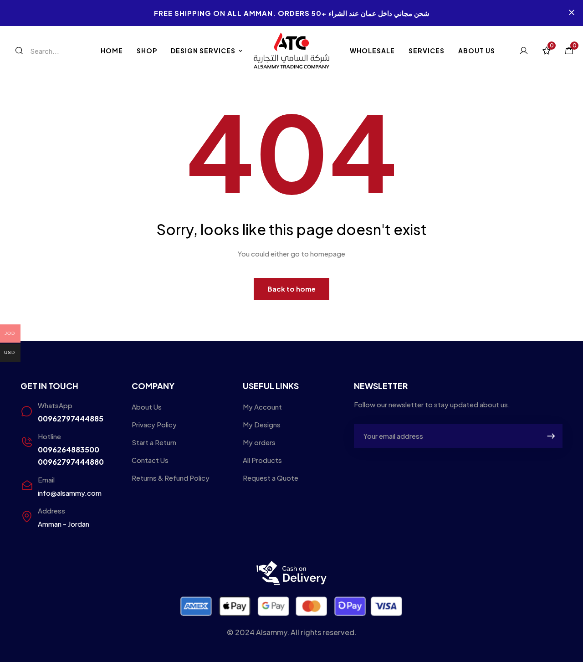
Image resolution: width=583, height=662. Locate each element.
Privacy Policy (154, 424)
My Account (262, 406)
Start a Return (154, 442)
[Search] (19, 51)
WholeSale (372, 50)
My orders (259, 442)
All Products (262, 460)
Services (427, 50)
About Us (476, 50)
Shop (147, 50)
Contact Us (150, 460)
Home (112, 50)
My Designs (262, 424)
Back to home (291, 288)
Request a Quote (270, 477)
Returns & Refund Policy (171, 477)
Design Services (203, 50)
